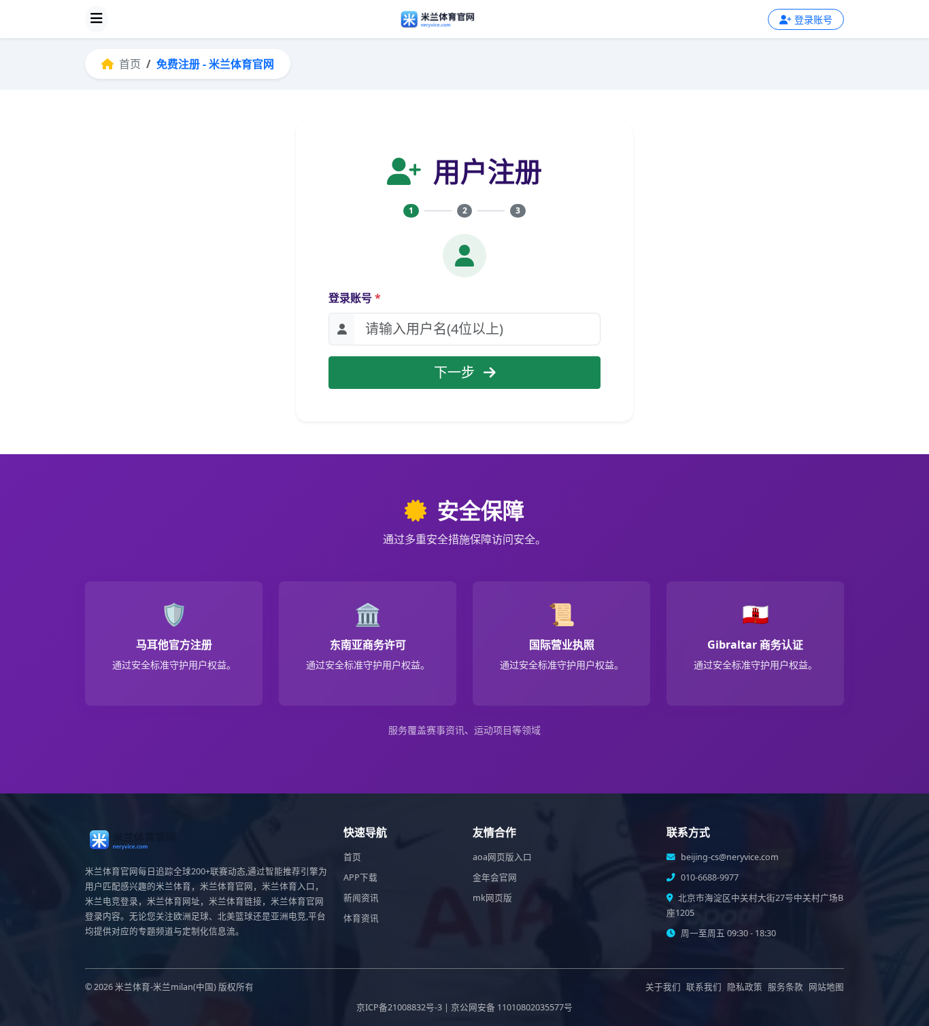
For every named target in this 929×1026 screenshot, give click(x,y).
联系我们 (704, 987)
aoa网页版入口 (502, 857)
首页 (128, 63)
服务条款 (785, 987)
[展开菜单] (96, 19)
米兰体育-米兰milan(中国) (165, 987)
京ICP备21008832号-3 (399, 1007)
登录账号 (354, 297)
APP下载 (360, 877)
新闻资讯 (361, 898)
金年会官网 (495, 877)
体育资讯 (361, 918)
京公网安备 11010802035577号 (512, 1007)
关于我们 (663, 987)
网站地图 (826, 987)
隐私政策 (744, 987)
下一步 (456, 372)
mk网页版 (492, 898)
